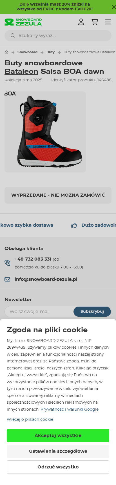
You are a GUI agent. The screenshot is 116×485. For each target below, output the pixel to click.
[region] (58, 132)
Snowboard (27, 52)
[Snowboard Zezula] (23, 22)
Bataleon (21, 71)
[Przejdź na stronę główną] (6, 52)
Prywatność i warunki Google (70, 410)
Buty (50, 52)
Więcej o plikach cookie (30, 420)
